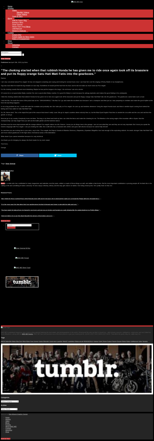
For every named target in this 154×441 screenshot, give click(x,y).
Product (109, 341)
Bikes (24, 341)
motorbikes (71, 341)
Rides (128, 341)
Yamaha (145, 341)
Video (14, 10)
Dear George (17, 25)
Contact (15, 47)
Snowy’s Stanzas (19, 31)
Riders (124, 341)
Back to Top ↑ (5, 221)
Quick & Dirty (17, 16)
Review (119, 341)
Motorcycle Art (79, 341)
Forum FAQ (16, 35)
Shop (10, 41)
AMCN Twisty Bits (19, 21)
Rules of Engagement (20, 39)
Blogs (10, 19)
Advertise (16, 45)
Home (10, 6)
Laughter (59, 341)
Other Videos (22, 14)
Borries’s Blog (17, 23)
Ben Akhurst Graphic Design (18, 414)
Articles (11, 8)
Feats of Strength (44, 341)
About (10, 43)
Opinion (95, 341)
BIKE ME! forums (27, 334)
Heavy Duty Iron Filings (21, 27)
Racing (114, 341)
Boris (3, 183)
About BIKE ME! (11, 426)
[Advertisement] (22, 306)
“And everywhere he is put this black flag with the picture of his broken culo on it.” (27, 215)
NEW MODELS (88, 341)
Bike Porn (19, 341)
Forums (11, 33)
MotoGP (65, 341)
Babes (14, 341)
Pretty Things (103, 341)
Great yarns (52, 341)
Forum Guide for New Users (23, 37)
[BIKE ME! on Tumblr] (77, 394)
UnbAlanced (17, 29)
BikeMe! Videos (23, 12)
